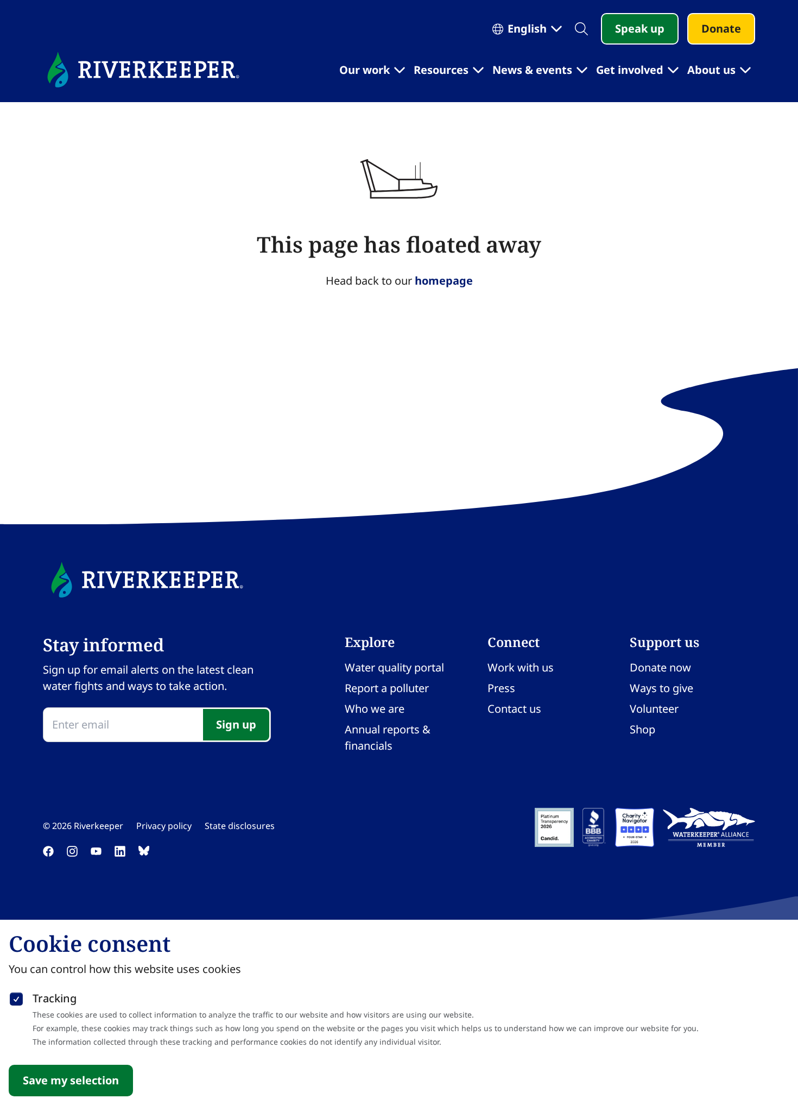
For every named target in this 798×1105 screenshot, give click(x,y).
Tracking (55, 998)
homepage (444, 280)
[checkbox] (16, 996)
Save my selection (71, 1080)
